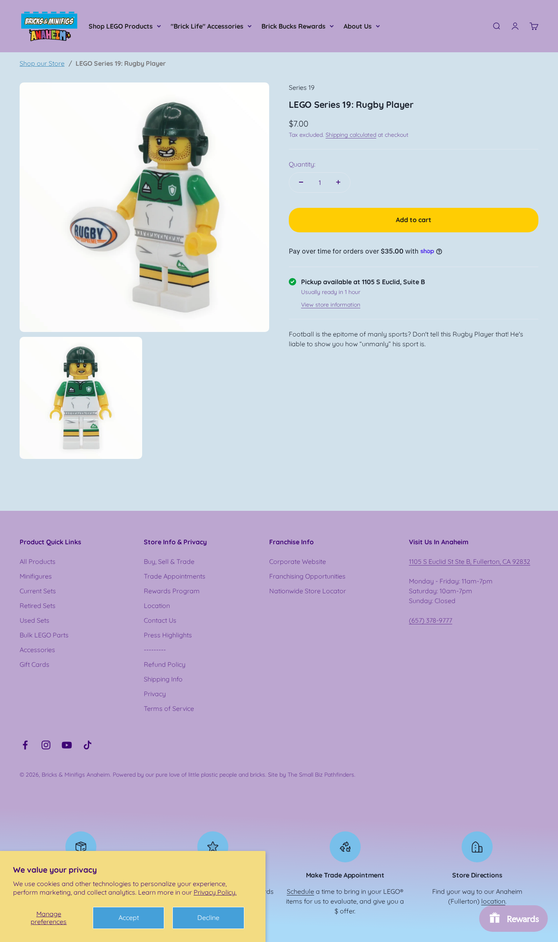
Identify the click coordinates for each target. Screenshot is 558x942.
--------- (155, 650)
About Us (358, 26)
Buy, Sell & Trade (169, 561)
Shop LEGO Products (121, 26)
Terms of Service (169, 708)
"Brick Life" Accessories (207, 26)
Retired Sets (38, 605)
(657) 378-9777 (430, 620)
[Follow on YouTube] (66, 744)
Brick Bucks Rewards (293, 26)
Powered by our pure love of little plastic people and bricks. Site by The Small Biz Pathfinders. (234, 774)
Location (157, 605)
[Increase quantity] (338, 182)
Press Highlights (168, 635)
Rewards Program (172, 591)
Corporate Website (297, 561)
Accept (128, 917)
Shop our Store (42, 63)
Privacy (155, 694)
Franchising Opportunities (307, 576)
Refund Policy (164, 664)
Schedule (300, 891)
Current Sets (38, 591)
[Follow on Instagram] (45, 744)
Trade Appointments (174, 576)
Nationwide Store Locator (307, 591)
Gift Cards (34, 664)
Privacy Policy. (215, 892)
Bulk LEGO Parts (44, 635)
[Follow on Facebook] (25, 744)
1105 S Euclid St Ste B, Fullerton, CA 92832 (469, 561)
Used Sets (34, 620)
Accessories (37, 650)
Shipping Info (163, 679)
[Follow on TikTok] (87, 744)
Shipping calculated (351, 134)
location (493, 901)
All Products (38, 561)
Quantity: (302, 164)
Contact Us (160, 620)
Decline (208, 917)
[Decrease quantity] (301, 182)
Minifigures (36, 576)
